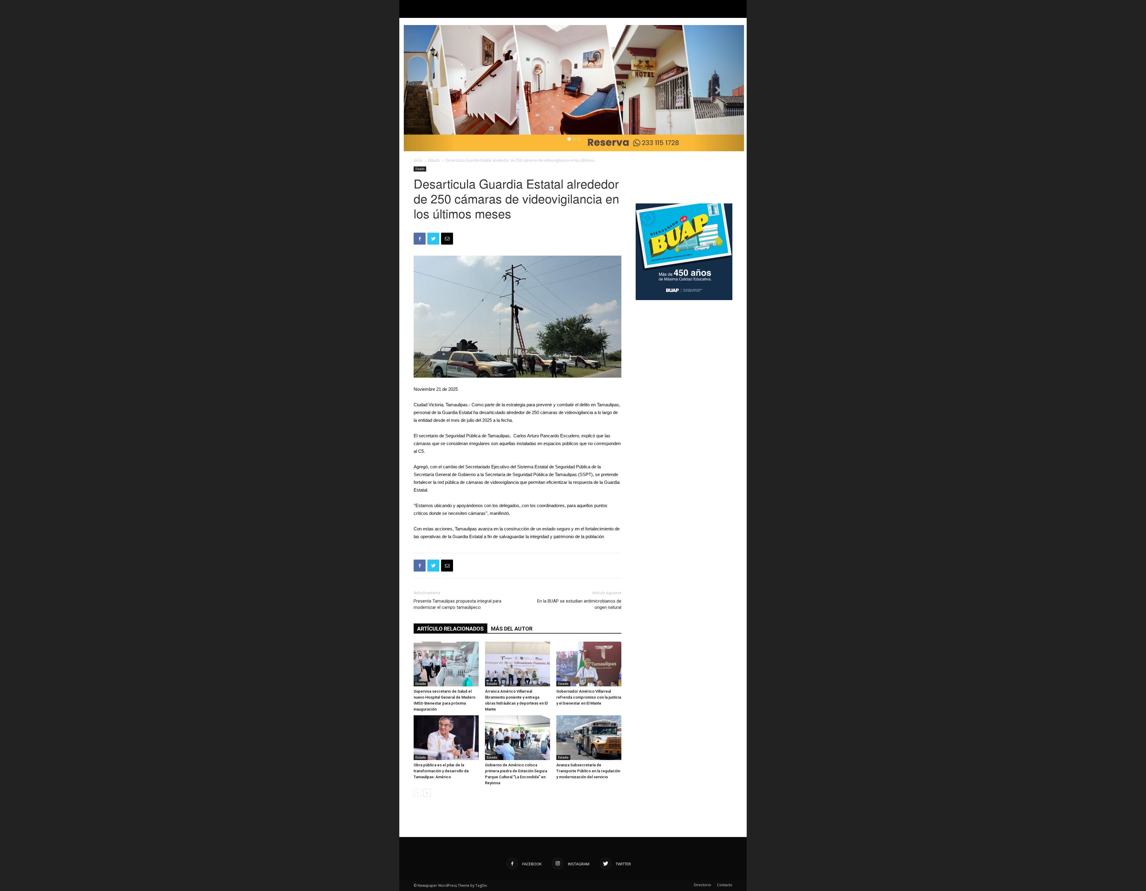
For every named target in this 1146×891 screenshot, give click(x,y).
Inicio (418, 160)
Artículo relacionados (450, 629)
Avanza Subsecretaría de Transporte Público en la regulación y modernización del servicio (588, 771)
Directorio (702, 884)
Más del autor (511, 629)
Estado (434, 160)
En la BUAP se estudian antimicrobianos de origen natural (579, 604)
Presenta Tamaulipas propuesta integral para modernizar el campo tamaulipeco (457, 604)
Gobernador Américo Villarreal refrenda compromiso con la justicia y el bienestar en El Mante (588, 697)
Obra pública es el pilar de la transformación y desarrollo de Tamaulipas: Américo (441, 771)
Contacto (724, 884)
